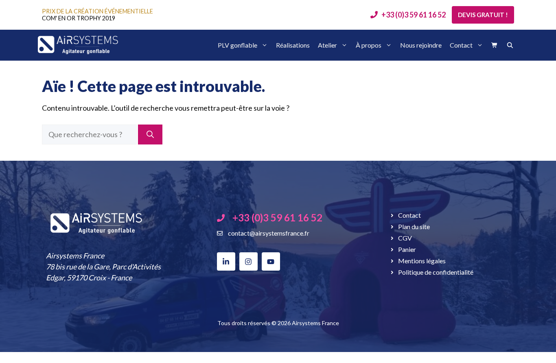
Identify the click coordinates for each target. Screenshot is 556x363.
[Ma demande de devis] (494, 45)
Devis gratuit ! (483, 14)
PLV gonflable (237, 45)
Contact (461, 45)
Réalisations (293, 45)
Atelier (327, 45)
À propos (368, 45)
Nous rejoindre (421, 45)
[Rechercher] (150, 134)
